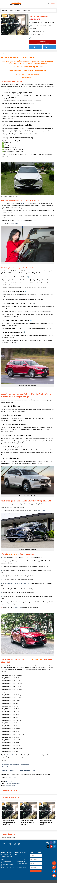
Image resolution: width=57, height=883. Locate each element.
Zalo (37, 47)
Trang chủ (4, 10)
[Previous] (1, 817)
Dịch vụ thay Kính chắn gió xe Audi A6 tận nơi (27, 822)
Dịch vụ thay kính (15, 10)
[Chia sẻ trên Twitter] (54, 842)
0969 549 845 (15, 223)
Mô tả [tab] (2, 53)
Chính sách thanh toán (21, 861)
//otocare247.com (10, 785)
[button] (53, 4)
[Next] (55, 817)
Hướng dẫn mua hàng (21, 856)
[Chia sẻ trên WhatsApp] (47, 842)
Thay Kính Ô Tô (26, 10)
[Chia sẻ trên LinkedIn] (54, 846)
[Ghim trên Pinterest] (51, 846)
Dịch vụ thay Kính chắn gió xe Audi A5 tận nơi (46, 822)
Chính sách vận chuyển (21, 859)
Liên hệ (19, 846)
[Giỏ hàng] (54, 875)
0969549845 (50, 47)
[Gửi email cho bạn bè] (48, 846)
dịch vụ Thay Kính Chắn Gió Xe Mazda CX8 (17, 583)
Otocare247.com (13, 554)
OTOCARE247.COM (33, 660)
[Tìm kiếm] (48, 4)
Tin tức (15, 846)
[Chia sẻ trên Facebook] (51, 842)
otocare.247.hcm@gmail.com (12, 783)
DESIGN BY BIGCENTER (35, 881)
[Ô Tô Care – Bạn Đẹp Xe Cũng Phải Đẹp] (15, 3)
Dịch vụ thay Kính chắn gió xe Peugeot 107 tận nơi (9, 822)
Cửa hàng (9, 846)
